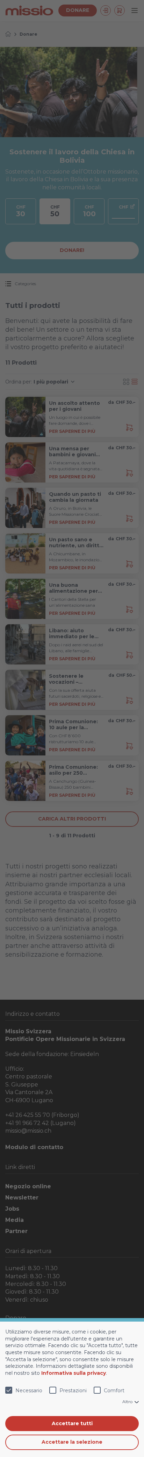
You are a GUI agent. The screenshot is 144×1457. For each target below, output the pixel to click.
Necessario (28, 1390)
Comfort (114, 1390)
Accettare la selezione (72, 1442)
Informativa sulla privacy (73, 1373)
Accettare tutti (72, 1423)
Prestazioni (73, 1390)
